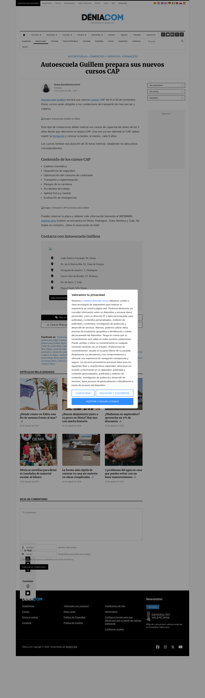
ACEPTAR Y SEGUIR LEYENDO (102, 401)
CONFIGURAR (83, 393)
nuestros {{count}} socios (95, 300)
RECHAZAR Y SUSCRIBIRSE (115, 393)
